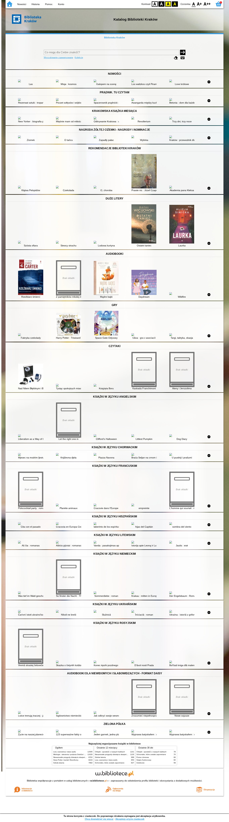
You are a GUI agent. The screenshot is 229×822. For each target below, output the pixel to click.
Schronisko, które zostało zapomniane (109, 763)
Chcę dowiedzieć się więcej (99, 819)
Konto (61, 4)
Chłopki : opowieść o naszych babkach (110, 752)
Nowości (21, 4)
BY (175, 3)
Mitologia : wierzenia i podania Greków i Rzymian (72, 754)
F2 (207, 3)
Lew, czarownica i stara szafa (64, 752)
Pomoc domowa (142, 757)
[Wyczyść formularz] (176, 58)
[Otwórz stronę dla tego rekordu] (31, 81)
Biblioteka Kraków (114, 37)
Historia (36, 4)
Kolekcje (79, 57)
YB (168, 3)
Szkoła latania (58, 763)
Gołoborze (140, 763)
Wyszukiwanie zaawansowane (58, 57)
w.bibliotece (98, 780)
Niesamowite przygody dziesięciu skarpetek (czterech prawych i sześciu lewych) (83, 757)
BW (161, 3)
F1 (199, 3)
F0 (193, 3)
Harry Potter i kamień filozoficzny (65, 760)
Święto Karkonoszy (143, 760)
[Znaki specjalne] (182, 58)
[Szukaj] (182, 52)
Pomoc (48, 4)
